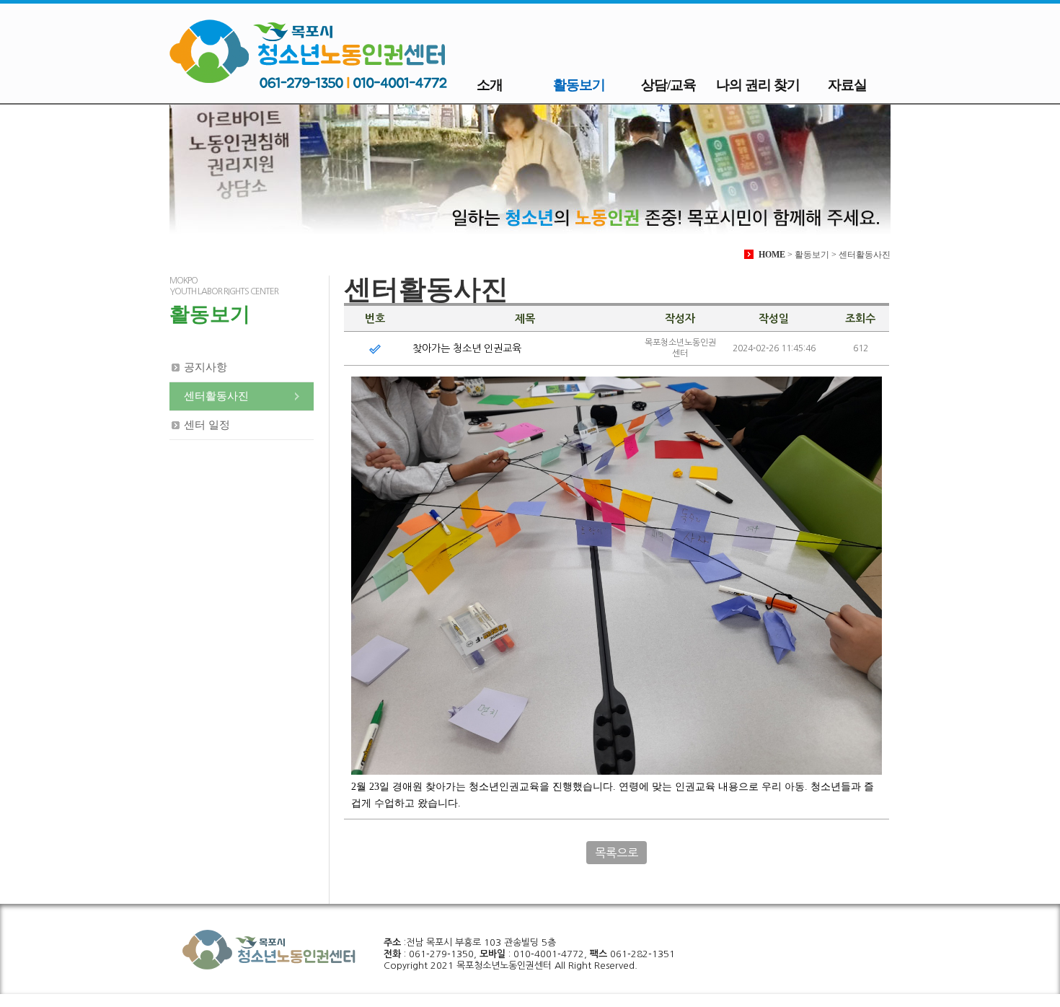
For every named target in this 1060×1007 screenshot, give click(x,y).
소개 (490, 84)
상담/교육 (668, 84)
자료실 (847, 84)
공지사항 (205, 367)
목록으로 (616, 852)
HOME (772, 255)
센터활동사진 (216, 396)
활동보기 (579, 84)
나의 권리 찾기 (758, 84)
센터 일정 (207, 425)
